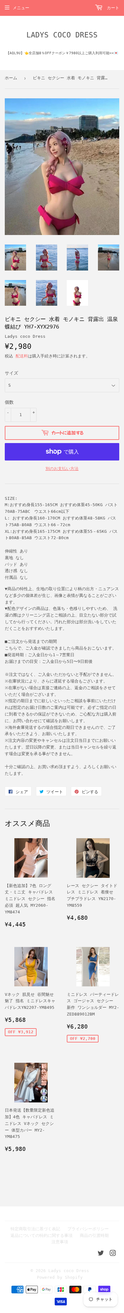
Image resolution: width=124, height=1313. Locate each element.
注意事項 (60, 1241)
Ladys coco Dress (62, 35)
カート (111, 7)
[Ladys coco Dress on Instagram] (113, 1254)
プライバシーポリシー (88, 1228)
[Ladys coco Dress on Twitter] (101, 1254)
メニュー (21, 7)
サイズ (11, 373)
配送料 (22, 356)
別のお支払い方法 (62, 468)
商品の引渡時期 (94, 1235)
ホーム (11, 77)
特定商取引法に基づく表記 (35, 1228)
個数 (9, 402)
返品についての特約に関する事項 (41, 1235)
